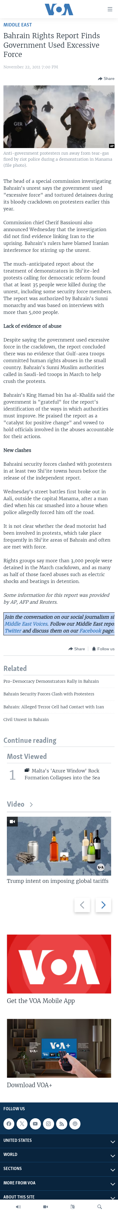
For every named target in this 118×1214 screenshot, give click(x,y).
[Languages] (72, 1207)
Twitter (13, 631)
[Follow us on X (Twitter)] (22, 1123)
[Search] (99, 1207)
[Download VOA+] (59, 1048)
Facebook (90, 631)
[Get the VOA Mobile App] (59, 964)
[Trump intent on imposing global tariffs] (59, 846)
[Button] (106, 78)
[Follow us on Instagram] (48, 1123)
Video (15, 805)
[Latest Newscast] (18, 1207)
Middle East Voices (26, 624)
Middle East (17, 25)
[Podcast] (74, 1123)
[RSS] (61, 1123)
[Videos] (45, 1207)
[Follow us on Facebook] (8, 1123)
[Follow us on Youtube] (35, 1123)
